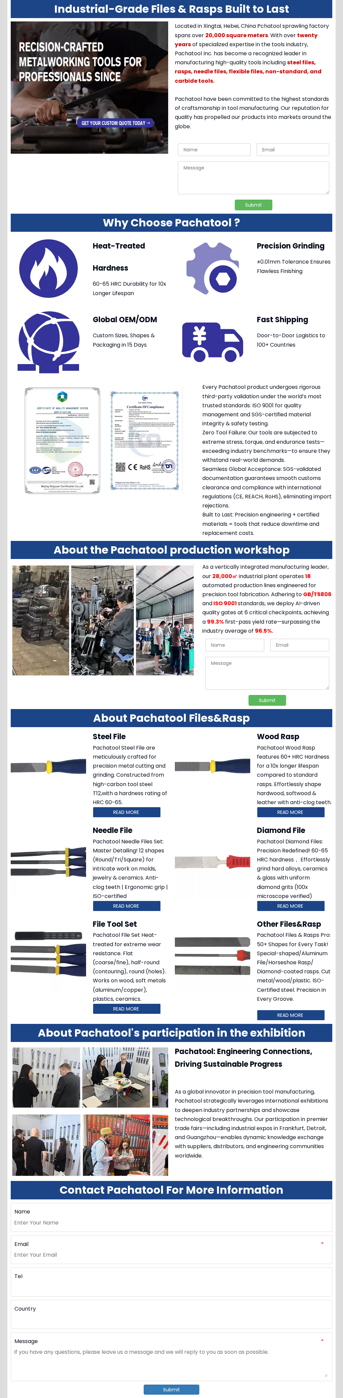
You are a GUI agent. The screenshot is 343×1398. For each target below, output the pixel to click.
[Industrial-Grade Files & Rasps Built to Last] (89, 87)
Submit (253, 205)
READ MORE (126, 812)
